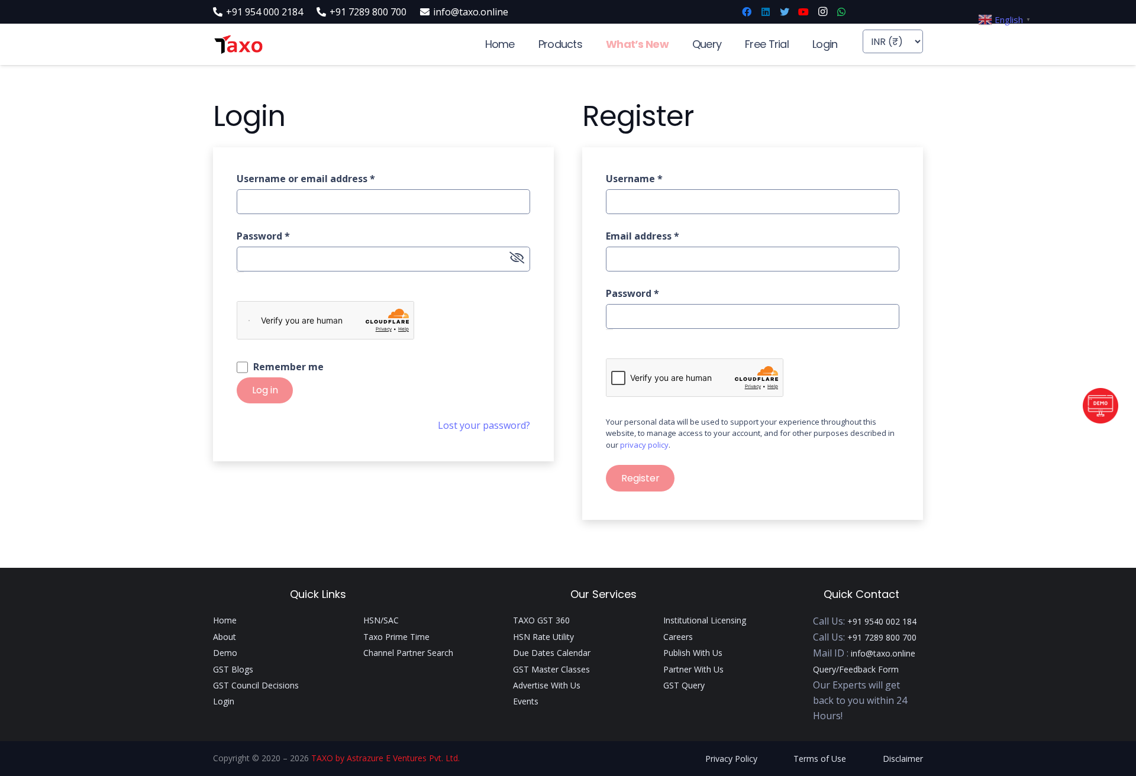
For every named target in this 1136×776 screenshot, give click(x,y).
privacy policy (644, 444)
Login (223, 701)
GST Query (684, 685)
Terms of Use (819, 758)
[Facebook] (746, 11)
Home (225, 620)
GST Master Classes (551, 669)
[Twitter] (784, 11)
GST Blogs (233, 669)
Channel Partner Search (408, 652)
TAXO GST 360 (541, 620)
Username (634, 178)
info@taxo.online (883, 653)
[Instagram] (822, 11)
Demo (225, 652)
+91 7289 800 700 (881, 637)
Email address (642, 235)
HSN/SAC (381, 620)
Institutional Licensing (704, 620)
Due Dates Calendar (551, 652)
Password (263, 235)
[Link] (238, 44)
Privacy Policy (731, 758)
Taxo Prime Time (396, 636)
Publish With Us (692, 652)
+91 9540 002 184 (881, 621)
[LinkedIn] (765, 11)
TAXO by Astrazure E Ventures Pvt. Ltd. (385, 758)
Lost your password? (484, 425)
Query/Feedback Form (856, 669)
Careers (678, 636)
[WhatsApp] (841, 11)
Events (525, 701)
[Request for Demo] (1100, 419)
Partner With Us (693, 669)
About (224, 636)
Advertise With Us (546, 685)
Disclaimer (903, 758)
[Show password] (240, 272)
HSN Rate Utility (543, 636)
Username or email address (306, 178)
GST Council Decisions (256, 685)
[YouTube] (803, 11)
